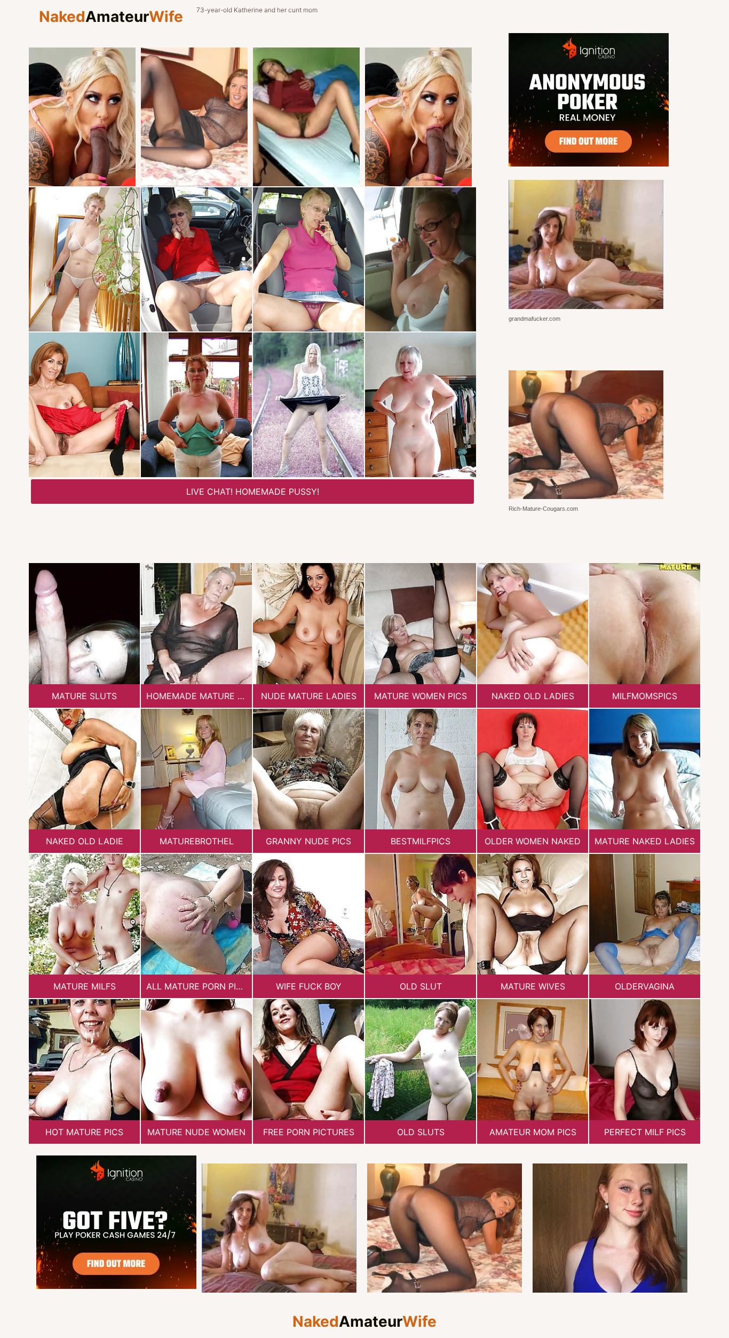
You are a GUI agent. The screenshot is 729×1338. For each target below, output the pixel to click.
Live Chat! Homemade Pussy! (252, 491)
